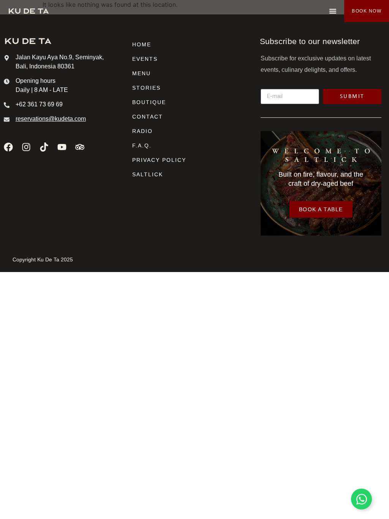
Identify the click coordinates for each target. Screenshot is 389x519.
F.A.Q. (142, 145)
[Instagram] (26, 147)
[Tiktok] (44, 147)
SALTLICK (147, 174)
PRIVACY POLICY (159, 160)
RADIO (142, 131)
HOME (141, 44)
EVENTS (145, 59)
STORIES (146, 88)
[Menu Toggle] (333, 11)
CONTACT (147, 117)
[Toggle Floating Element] (361, 499)
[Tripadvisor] (79, 147)
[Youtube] (61, 147)
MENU (141, 73)
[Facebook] (8, 147)
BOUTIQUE (149, 102)
